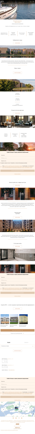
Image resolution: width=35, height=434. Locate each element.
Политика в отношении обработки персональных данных (9, 430)
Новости (26, 342)
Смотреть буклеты (17, 400)
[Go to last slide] (0, 51)
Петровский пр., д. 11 (10, 365)
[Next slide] (34, 51)
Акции (8, 342)
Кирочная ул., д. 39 (10, 358)
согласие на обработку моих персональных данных (13, 165)
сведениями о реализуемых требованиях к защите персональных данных (20, 167)
